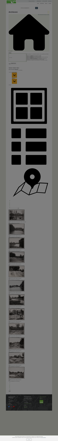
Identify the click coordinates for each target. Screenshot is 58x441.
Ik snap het (29, 439)
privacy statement (43, 437)
